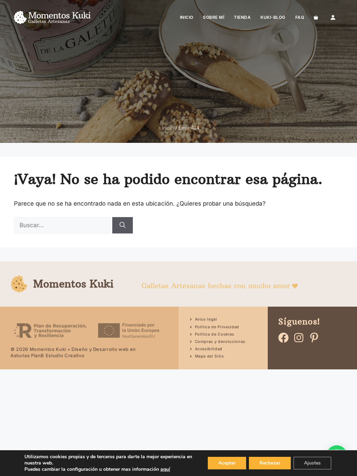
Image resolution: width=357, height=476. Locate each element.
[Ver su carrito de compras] (316, 17)
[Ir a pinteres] (314, 337)
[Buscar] (122, 225)
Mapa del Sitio (209, 356)
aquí (165, 469)
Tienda (242, 17)
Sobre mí (213, 17)
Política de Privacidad (217, 326)
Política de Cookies (215, 334)
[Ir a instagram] (299, 337)
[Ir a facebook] (283, 337)
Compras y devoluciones (220, 341)
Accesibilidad (209, 348)
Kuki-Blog (272, 17)
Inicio (186, 17)
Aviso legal (206, 319)
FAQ (299, 17)
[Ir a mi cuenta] (333, 17)
